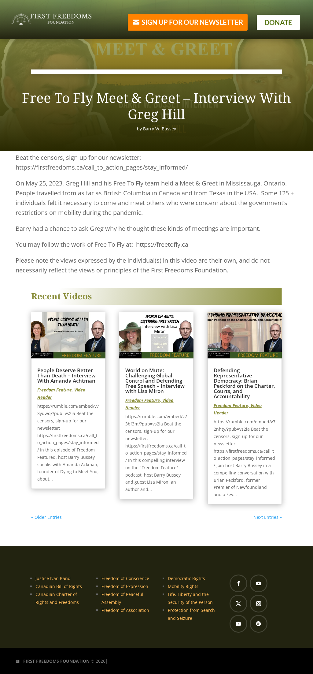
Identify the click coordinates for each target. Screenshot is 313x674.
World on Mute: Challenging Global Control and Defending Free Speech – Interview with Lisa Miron (155, 381)
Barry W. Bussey (159, 129)
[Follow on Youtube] (258, 583)
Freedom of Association (125, 610)
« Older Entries (46, 517)
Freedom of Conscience (125, 578)
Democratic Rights (186, 578)
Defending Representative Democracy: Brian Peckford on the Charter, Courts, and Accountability (244, 383)
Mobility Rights (183, 586)
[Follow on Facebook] (238, 583)
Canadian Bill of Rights (58, 586)
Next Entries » (267, 517)
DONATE (278, 22)
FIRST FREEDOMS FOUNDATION (56, 661)
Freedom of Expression (124, 586)
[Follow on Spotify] (258, 624)
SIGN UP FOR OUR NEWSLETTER (192, 22)
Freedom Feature (54, 390)
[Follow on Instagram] (258, 603)
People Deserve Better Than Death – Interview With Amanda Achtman (66, 375)
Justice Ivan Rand (53, 578)
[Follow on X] (238, 603)
